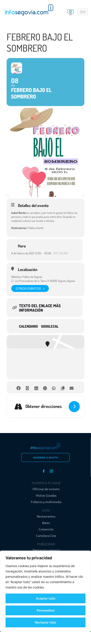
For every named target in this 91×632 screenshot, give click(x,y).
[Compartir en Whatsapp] (54, 387)
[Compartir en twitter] (27, 387)
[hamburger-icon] (83, 12)
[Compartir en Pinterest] (45, 387)
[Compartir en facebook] (18, 387)
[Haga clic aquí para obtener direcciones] (74, 406)
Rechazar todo (45, 622)
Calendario (28, 326)
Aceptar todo (45, 598)
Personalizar (46, 610)
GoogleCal (50, 326)
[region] (45, 591)
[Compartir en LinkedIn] (36, 387)
